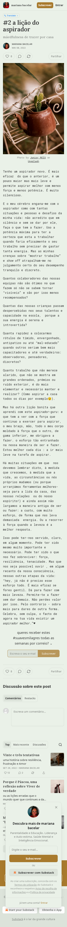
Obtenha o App (52, 910)
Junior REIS (38, 157)
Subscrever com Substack (36, 872)
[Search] (60, 744)
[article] (33, 764)
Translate (11, 15)
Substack (17, 919)
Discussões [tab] (39, 744)
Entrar (59, 5)
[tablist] (20, 698)
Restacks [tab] (30, 698)
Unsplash (33, 161)
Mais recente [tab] (21, 744)
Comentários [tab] (13, 698)
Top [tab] (7, 744)
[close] (56, 807)
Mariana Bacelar (22, 44)
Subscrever (45, 5)
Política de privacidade (42, 892)
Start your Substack (21, 910)
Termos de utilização (25, 884)
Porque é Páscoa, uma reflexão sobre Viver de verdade (21, 786)
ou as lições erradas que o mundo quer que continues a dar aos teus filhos (24, 797)
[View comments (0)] (19, 56)
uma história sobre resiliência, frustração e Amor (22, 761)
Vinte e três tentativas (21, 755)
